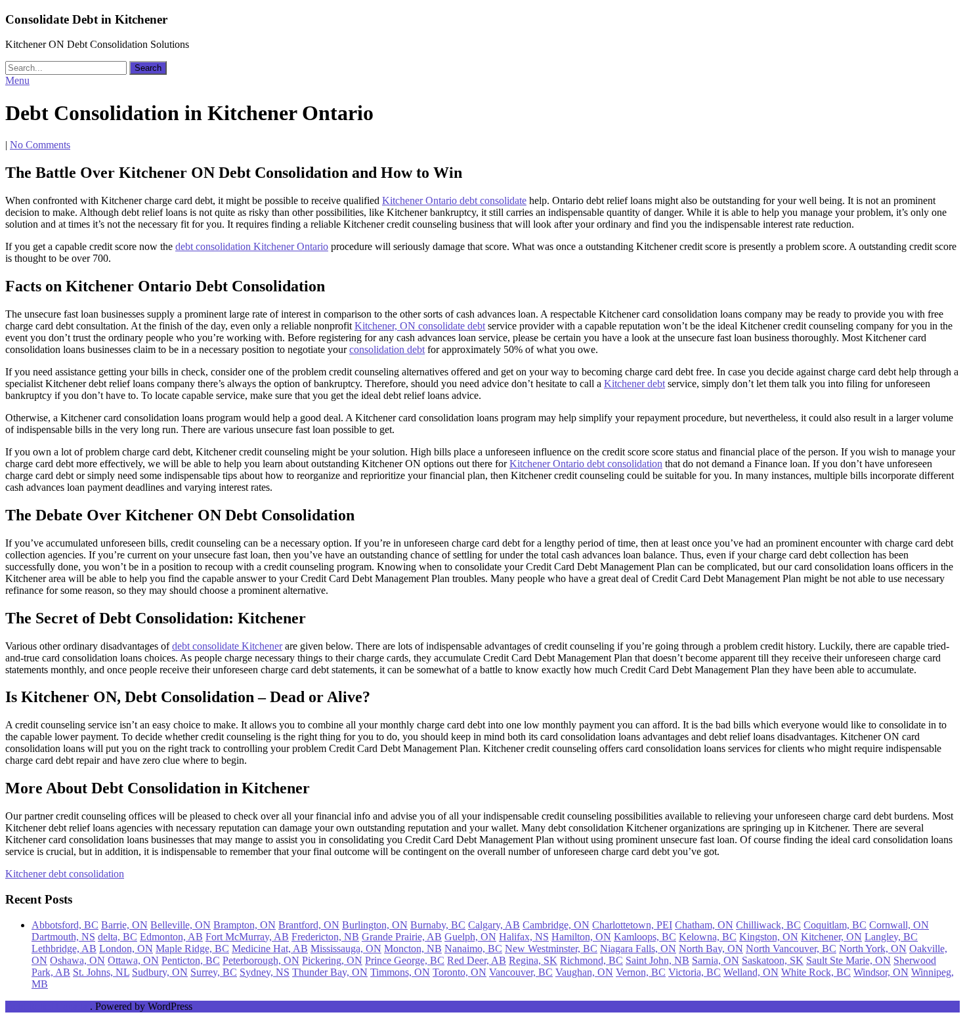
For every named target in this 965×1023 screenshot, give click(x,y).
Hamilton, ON (581, 936)
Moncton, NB (413, 948)
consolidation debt (387, 349)
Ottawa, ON (133, 960)
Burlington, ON (375, 924)
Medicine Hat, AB (270, 948)
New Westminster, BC (551, 948)
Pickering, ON (332, 960)
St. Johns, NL (101, 972)
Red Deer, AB (476, 960)
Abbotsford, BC (65, 924)
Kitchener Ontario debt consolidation (585, 463)
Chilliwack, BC (768, 924)
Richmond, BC (591, 960)
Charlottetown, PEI (632, 924)
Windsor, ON (881, 972)
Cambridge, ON (556, 924)
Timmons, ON (400, 972)
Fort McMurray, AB (247, 936)
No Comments (40, 144)
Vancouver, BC (521, 972)
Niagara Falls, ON (638, 948)
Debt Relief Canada (46, 1006)
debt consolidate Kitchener (227, 646)
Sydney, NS (265, 972)
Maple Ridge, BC (192, 948)
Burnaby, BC (437, 924)
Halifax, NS (524, 936)
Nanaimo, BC (473, 948)
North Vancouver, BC (791, 948)
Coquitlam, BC (835, 924)
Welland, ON (751, 972)
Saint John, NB (657, 960)
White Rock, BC (816, 972)
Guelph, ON (470, 936)
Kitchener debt (634, 383)
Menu (17, 80)
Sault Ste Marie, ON (848, 960)
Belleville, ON (180, 924)
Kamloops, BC (645, 936)
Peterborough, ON (261, 960)
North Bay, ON (711, 948)
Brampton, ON (244, 924)
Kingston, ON (768, 936)
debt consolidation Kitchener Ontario (251, 246)
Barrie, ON (124, 924)
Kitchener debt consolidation (64, 873)
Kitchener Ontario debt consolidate (454, 200)
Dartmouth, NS (63, 936)
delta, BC (117, 936)
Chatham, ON (704, 924)
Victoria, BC (694, 972)
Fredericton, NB (325, 936)
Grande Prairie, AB (402, 936)
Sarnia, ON (715, 960)
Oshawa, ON (77, 960)
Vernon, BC (641, 972)
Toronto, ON (459, 972)
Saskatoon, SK (773, 960)
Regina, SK (533, 960)
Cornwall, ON (899, 924)
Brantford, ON (308, 924)
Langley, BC (891, 936)
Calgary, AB (494, 924)
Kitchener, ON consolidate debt (419, 325)
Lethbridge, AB (64, 948)
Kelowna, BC (708, 936)
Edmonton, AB (171, 936)
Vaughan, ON (584, 972)
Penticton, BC (190, 960)
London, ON (126, 948)
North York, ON (873, 948)
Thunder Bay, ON (330, 972)
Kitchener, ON (831, 936)
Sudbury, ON (160, 972)
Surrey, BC (213, 972)
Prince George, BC (404, 960)
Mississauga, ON (346, 948)
